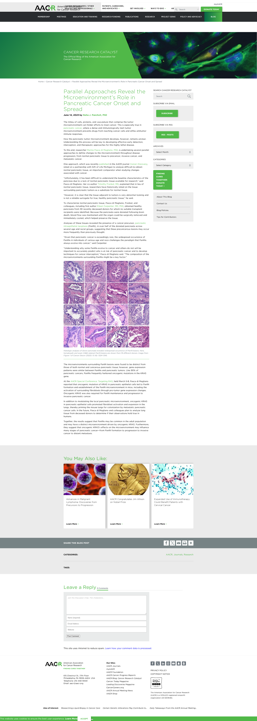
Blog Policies (163, 210)
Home (41, 82)
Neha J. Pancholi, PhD (95, 115)
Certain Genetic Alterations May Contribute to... (125, 708)
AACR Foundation (114, 672)
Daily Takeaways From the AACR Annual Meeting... (173, 708)
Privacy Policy (159, 670)
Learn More (71, 524)
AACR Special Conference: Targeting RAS (92, 381)
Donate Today (211, 9)
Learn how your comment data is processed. (128, 648)
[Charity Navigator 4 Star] (156, 683)
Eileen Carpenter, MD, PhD (110, 206)
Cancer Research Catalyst (58, 82)
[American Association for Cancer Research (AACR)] (58, 8)
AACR (169, 554)
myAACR (218, 4)
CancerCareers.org (115, 688)
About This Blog (164, 197)
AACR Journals (113, 666)
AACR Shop (111, 694)
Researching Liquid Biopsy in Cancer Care (80, 708)
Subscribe (167, 113)
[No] (92, 719)
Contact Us (162, 203)
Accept (84, 719)
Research (188, 554)
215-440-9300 (81, 681)
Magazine (117, 681)
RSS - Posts (167, 135)
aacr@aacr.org (76, 683)
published (104, 164)
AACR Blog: (124, 678)
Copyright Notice (160, 674)
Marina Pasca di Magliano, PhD (102, 150)
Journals (178, 554)
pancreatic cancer (73, 128)
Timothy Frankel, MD (108, 184)
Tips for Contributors (166, 217)
